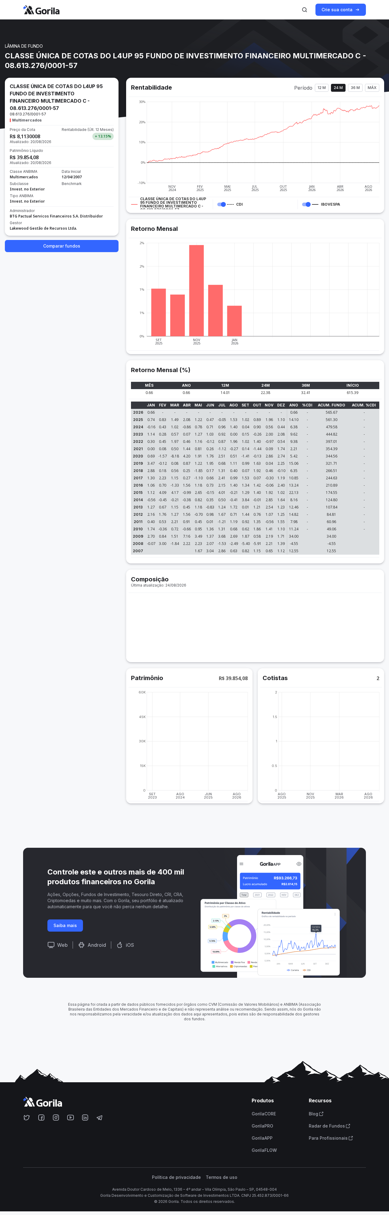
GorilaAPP (262, 1138)
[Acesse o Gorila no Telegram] (99, 1117)
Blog (313, 1113)
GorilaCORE (264, 1113)
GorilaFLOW (264, 1150)
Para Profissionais (328, 1138)
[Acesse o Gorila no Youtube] (70, 1117)
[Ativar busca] (304, 10)
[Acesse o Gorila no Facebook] (41, 1117)
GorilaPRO (262, 1126)
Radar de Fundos (327, 1126)
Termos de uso (221, 1177)
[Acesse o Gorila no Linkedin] (85, 1117)
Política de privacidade (176, 1177)
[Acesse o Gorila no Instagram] (56, 1117)
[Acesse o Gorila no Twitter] (26, 1117)
